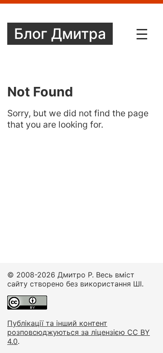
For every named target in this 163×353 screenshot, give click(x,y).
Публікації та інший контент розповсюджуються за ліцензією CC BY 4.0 (78, 332)
